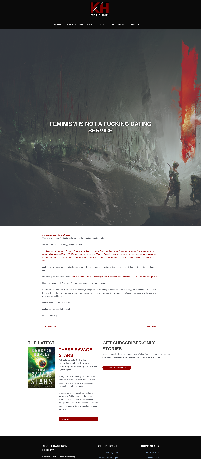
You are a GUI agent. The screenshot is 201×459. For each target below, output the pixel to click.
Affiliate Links (153, 458)
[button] (145, 24)
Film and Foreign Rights (108, 458)
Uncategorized (50, 235)
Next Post (152, 326)
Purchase (65, 419)
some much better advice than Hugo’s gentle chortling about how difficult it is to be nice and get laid (113, 277)
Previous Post (50, 326)
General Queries (111, 452)
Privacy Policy (152, 452)
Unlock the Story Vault (117, 368)
